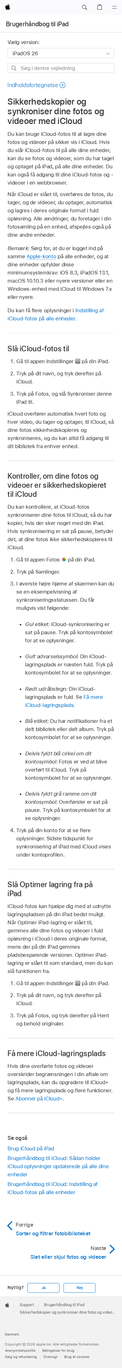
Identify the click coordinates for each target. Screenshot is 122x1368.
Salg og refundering (21, 1357)
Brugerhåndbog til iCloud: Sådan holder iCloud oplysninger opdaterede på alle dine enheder (58, 1166)
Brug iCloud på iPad (31, 1148)
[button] (84, 7)
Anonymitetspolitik (20, 1350)
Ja (44, 1288)
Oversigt (50, 1357)
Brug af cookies (76, 1357)
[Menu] (114, 7)
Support (27, 1305)
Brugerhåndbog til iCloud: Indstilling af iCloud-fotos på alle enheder (53, 1188)
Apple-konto (41, 256)
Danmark (12, 1334)
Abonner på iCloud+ (39, 1098)
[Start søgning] (14, 68)
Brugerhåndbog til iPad (37, 24)
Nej (79, 1288)
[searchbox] (61, 68)
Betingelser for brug (58, 1350)
